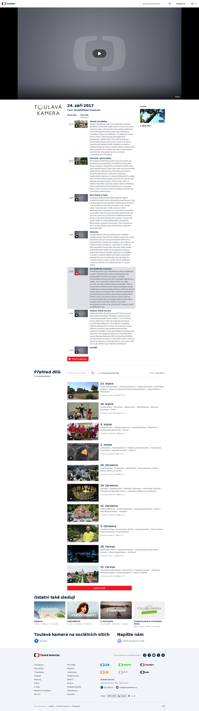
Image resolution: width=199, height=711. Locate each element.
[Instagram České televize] (144, 655)
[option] (112, 696)
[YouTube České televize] (154, 655)
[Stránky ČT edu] (144, 673)
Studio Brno (72, 672)
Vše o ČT (37, 694)
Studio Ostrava (73, 676)
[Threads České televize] (163, 655)
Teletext (37, 676)
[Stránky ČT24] (104, 665)
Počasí (36, 683)
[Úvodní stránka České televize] (47, 655)
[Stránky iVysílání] (147, 665)
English (51, 706)
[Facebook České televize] (149, 655)
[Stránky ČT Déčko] (104, 673)
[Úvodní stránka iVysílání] (10, 3)
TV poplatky (39, 672)
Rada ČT (70, 679)
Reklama (70, 668)
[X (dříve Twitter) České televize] (158, 655)
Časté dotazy (72, 690)
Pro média (71, 665)
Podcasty (37, 679)
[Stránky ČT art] (123, 673)
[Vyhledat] (92, 373)
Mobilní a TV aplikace (42, 690)
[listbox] (122, 696)
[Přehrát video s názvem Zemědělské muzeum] (99, 53)
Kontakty (71, 694)
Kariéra (70, 683)
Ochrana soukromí (62, 706)
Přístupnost (76, 706)
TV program (39, 665)
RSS (163, 706)
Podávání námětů (74, 687)
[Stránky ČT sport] (125, 665)
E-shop (37, 687)
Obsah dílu (72, 115)
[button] (99, 53)
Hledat (170, 3)
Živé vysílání (39, 668)
